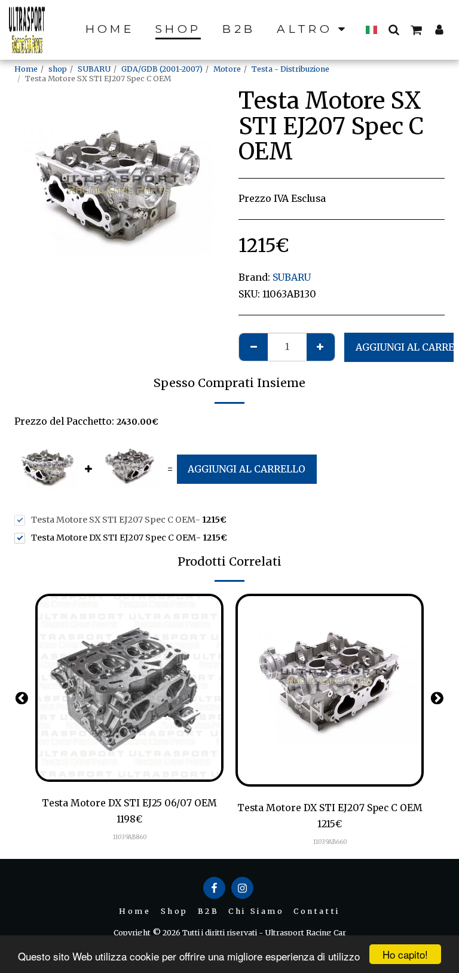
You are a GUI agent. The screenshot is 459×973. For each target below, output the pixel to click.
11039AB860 (129, 837)
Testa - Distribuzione (290, 69)
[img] (129, 687)
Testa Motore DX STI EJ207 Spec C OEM (330, 808)
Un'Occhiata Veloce (130, 776)
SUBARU (94, 69)
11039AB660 (330, 842)
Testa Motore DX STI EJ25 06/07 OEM (129, 803)
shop (57, 69)
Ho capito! (405, 954)
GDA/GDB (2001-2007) (162, 69)
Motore (227, 69)
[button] (393, 29)
